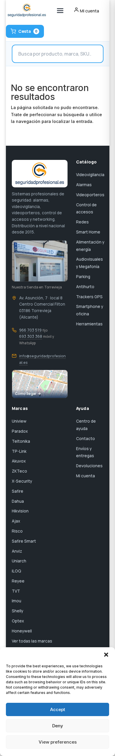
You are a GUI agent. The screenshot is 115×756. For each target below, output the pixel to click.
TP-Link (19, 451)
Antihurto (85, 286)
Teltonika (21, 441)
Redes (82, 222)
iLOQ (16, 571)
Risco (17, 531)
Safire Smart (24, 541)
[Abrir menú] (60, 10)
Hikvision (20, 511)
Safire (17, 491)
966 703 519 (30, 330)
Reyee (18, 581)
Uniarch (19, 561)
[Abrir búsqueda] (58, 54)
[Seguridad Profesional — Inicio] (26, 11)
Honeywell (22, 631)
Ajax (16, 521)
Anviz (17, 551)
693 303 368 (30, 336)
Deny (57, 726)
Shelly (17, 611)
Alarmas (84, 184)
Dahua (18, 501)
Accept (57, 709)
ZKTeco (19, 471)
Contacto (85, 438)
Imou (16, 600)
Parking (83, 276)
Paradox (20, 431)
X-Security (22, 481)
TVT (16, 591)
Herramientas (89, 324)
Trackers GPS (89, 296)
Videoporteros (90, 194)
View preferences (58, 742)
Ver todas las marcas (32, 641)
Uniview (19, 421)
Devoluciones (89, 465)
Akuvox (19, 461)
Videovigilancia (90, 174)
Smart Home (88, 232)
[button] (106, 655)
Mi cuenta (85, 475)
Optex (18, 621)
